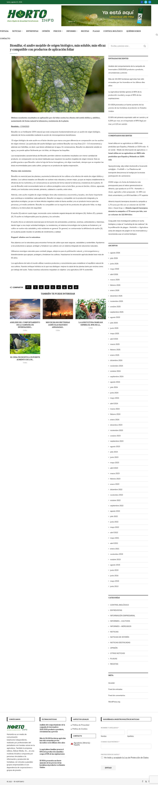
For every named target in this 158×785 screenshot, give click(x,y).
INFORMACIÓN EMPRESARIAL (122, 616)
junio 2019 (114, 570)
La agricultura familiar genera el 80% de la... (91, 323)
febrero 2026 (115, 285)
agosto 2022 (115, 511)
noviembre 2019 (116, 554)
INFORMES (71, 31)
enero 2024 (114, 420)
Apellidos (130, 736)
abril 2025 (114, 339)
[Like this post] (29, 287)
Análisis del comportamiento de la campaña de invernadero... (25, 324)
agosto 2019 (115, 565)
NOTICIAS (16, 31)
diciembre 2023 (116, 425)
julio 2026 (114, 258)
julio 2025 (114, 323)
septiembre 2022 (116, 506)
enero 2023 (114, 484)
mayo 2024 (114, 398)
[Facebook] (141, 2)
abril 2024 (114, 403)
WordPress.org (114, 702)
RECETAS (85, 31)
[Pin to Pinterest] (47, 287)
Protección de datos (110, 754)
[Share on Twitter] (41, 287)
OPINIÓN (46, 31)
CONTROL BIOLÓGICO (113, 31)
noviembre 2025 (116, 301)
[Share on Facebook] (35, 287)
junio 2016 (114, 576)
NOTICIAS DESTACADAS (120, 642)
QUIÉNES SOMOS (133, 31)
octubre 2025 (115, 307)
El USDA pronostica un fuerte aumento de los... (25, 358)
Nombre (103, 736)
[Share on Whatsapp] (52, 287)
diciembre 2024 (116, 360)
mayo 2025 (114, 333)
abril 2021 (114, 543)
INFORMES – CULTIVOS (120, 621)
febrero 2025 (115, 350)
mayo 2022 (114, 527)
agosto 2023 (115, 446)
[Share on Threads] (64, 287)
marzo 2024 (115, 409)
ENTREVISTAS (32, 31)
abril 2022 (114, 532)
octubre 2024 (115, 371)
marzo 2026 (115, 280)
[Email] (149, 2)
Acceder (111, 683)
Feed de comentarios (116, 695)
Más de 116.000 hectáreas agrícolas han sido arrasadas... (58, 324)
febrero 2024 (115, 414)
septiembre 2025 (116, 312)
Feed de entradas (115, 689)
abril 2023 (114, 468)
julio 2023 (114, 452)
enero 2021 (114, 549)
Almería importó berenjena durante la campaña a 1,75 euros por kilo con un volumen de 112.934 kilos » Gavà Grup (127, 204)
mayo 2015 (114, 581)
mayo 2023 (114, 463)
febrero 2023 (115, 479)
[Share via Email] (76, 287)
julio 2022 (114, 516)
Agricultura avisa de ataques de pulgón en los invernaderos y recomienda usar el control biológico (128, 230)
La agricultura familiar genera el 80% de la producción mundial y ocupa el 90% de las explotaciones (124, 95)
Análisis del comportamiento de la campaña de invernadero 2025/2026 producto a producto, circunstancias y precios (126, 69)
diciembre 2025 (116, 296)
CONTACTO (5, 38)
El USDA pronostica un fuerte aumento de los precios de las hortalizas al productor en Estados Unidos (127, 108)
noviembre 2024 (116, 366)
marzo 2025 (115, 344)
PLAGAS (96, 31)
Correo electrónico (110, 742)
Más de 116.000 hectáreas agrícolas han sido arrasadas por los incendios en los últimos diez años (126, 82)
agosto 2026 (115, 253)
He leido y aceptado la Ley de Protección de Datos (126, 758)
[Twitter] (145, 2)
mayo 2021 (114, 538)
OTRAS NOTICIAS (117, 653)
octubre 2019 (115, 559)
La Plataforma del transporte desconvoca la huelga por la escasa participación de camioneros (126, 172)
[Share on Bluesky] (70, 287)
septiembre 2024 (116, 377)
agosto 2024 (115, 382)
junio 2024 (114, 393)
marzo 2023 (115, 473)
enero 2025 (114, 355)
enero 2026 (114, 290)
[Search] (157, 35)
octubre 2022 (115, 500)
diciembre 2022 (116, 489)
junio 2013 (114, 586)
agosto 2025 (115, 317)
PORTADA (4, 31)
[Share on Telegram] (58, 287)
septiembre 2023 (116, 441)
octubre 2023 (115, 436)
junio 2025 (114, 328)
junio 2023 (114, 457)
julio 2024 (114, 387)
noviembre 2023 (116, 430)
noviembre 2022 (116, 495)
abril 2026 (114, 274)
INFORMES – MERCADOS (120, 626)
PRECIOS (57, 31)
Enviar (108, 768)
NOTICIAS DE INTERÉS (119, 637)
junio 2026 (114, 264)
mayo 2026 (114, 269)
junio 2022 (114, 522)
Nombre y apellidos (110, 728)
